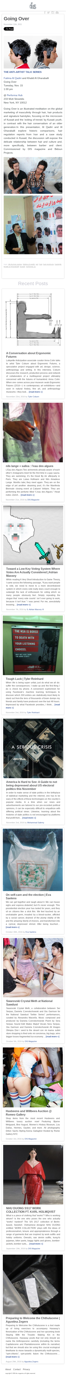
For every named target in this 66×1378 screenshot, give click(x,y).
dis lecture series (15, 264)
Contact (17, 1369)
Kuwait (22, 266)
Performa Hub (15, 95)
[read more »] (35, 392)
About (8, 1369)
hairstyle (58, 264)
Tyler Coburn (33, 397)
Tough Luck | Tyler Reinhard (24, 678)
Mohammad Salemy (35, 823)
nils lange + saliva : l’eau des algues (29, 466)
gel (37, 264)
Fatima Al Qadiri (12, 78)
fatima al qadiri (29, 264)
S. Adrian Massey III (35, 609)
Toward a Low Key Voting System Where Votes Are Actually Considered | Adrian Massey (33, 572)
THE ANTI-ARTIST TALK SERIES (23, 72)
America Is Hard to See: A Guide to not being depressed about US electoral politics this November (31, 785)
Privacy (26, 1369)
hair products (48, 264)
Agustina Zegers (31, 1362)
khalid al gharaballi (11, 266)
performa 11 (31, 266)
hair (40, 264)
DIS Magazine (33, 5)
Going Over (16, 18)
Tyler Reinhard (33, 712)
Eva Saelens (31, 932)
